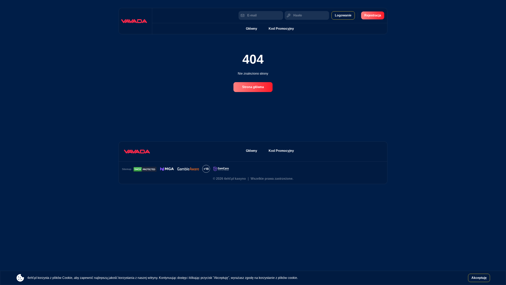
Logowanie (343, 15)
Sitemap (126, 169)
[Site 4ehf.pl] (135, 21)
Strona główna (253, 87)
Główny (251, 28)
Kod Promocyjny (281, 28)
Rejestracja (372, 15)
